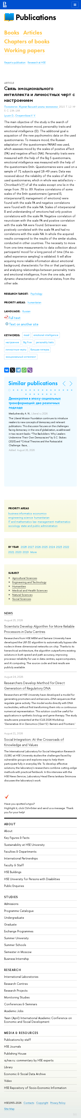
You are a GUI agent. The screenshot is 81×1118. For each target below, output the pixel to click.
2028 (24, 547)
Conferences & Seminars (20, 1004)
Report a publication (15, 62)
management (46, 521)
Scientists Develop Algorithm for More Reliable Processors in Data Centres (39, 629)
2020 (18, 552)
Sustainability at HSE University (24, 845)
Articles (32, 32)
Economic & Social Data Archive (25, 1074)
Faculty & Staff (14, 865)
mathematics (62, 521)
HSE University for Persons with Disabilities (32, 879)
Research (12, 970)
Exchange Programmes (18, 931)
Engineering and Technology (29, 582)
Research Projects (15, 990)
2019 (26, 552)
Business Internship (16, 959)
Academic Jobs (13, 1011)
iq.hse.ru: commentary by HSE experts (28, 1060)
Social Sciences (21, 599)
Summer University (16, 938)
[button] (9, 390)
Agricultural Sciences (24, 578)
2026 (38, 547)
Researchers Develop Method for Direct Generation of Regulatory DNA (34, 685)
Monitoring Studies (16, 997)
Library (8, 1067)
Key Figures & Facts (16, 838)
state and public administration (39, 526)
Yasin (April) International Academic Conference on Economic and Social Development (38, 1020)
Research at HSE (37, 62)
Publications (36, 17)
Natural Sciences (22, 595)
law (35, 521)
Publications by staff (17, 1040)
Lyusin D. (9, 115)
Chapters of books (26, 41)
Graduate (10, 924)
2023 (59, 547)
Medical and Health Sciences (29, 590)
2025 (45, 547)
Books (11, 32)
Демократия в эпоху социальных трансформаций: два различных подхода (35, 403)
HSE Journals (12, 1046)
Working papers (24, 50)
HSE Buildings (12, 872)
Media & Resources (21, 1033)
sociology (14, 526)
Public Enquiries (14, 886)
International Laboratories (21, 977)
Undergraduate (14, 918)
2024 (52, 547)
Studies (11, 897)
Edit (75, 1114)
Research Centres (16, 984)
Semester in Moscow (18, 952)
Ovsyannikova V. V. (25, 115)
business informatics (20, 513)
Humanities (19, 586)
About (10, 824)
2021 (11, 552)
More (33, 552)
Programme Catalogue (19, 911)
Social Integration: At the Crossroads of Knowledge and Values (34, 742)
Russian (26, 311)
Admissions (11, 904)
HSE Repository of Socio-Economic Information (35, 1088)
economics (39, 513)
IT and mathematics (20, 521)
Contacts (28, 1103)
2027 (31, 547)
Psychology (36, 294)
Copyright (42, 1103)
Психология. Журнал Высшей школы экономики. (31, 106)
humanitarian (41, 517)
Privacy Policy (57, 1103)
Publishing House (15, 1053)
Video (8, 1081)
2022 (66, 547)
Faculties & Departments (20, 851)
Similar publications (33, 383)
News (8, 613)
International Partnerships (21, 858)
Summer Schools (15, 945)
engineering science (20, 517)
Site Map (9, 1109)
